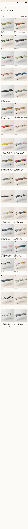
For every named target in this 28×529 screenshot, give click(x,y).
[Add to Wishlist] (2, 18)
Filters (3, 16)
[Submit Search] (1, 5)
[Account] (13, 3)
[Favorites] (15, 3)
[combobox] (14, 5)
